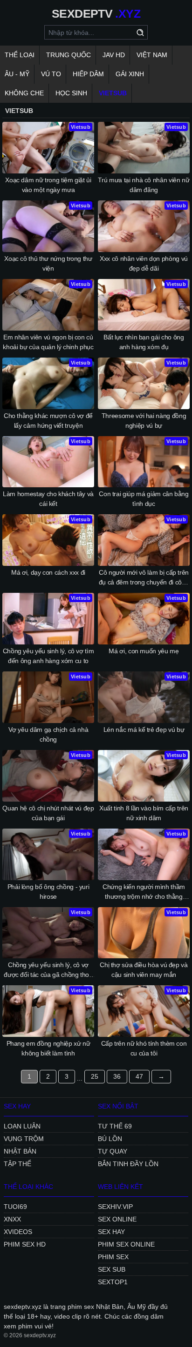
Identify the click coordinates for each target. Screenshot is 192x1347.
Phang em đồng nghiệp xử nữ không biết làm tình (48, 1048)
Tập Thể (17, 1164)
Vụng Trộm (24, 1138)
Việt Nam (152, 55)
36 (117, 1076)
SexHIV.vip (115, 1206)
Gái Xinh (130, 74)
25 (94, 1076)
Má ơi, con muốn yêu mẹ (143, 651)
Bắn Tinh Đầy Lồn (128, 1164)
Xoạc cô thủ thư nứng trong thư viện (48, 263)
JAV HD (114, 55)
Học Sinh (71, 93)
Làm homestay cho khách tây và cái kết (48, 498)
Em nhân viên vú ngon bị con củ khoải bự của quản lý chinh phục (48, 342)
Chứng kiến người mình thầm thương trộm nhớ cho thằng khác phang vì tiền (144, 892)
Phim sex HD (25, 1244)
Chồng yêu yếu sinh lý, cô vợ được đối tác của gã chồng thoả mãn (48, 970)
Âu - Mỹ (17, 74)
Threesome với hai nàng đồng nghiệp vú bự (144, 420)
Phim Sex (113, 1257)
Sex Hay (111, 1231)
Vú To (51, 74)
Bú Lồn (110, 1138)
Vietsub (113, 93)
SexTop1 (113, 1282)
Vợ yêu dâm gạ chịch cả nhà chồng (48, 734)
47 (139, 1076)
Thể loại (19, 55)
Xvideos (18, 1231)
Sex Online (117, 1219)
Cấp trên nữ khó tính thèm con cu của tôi (144, 1048)
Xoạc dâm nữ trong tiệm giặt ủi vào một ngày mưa (48, 184)
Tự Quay (112, 1151)
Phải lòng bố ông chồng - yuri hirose (48, 891)
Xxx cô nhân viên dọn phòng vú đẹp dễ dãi (144, 263)
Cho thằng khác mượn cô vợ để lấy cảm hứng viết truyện (48, 420)
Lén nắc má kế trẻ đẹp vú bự (144, 729)
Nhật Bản (20, 1151)
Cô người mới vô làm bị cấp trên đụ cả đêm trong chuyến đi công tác (144, 578)
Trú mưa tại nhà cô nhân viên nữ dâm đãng (143, 184)
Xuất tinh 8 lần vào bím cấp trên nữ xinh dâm (143, 813)
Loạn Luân (22, 1126)
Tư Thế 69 (115, 1126)
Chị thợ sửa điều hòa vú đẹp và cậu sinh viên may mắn (144, 969)
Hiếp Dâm (88, 74)
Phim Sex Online (126, 1244)
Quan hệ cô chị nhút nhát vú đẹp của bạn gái (48, 813)
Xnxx (12, 1219)
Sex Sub (111, 1269)
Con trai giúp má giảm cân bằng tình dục (144, 498)
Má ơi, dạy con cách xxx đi (48, 572)
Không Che (24, 93)
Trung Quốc (68, 55)
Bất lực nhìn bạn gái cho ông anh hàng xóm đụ (143, 342)
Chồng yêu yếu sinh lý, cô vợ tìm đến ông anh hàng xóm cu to (48, 655)
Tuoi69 (15, 1206)
